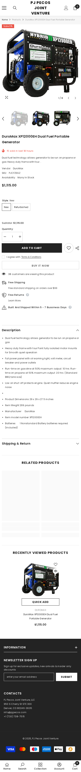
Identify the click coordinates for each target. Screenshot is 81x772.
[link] (21, 529)
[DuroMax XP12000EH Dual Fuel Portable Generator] (40, 579)
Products (16, 19)
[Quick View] (55, 571)
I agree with (13, 257)
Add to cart (31, 248)
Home (5, 19)
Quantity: (7, 229)
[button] (68, 98)
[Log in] (66, 8)
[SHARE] (76, 248)
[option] (40, 63)
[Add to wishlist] (68, 248)
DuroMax (18, 168)
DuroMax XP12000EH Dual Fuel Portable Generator (40, 616)
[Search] (15, 8)
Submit (66, 677)
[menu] (4, 8)
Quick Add (40, 602)
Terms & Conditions (31, 257)
